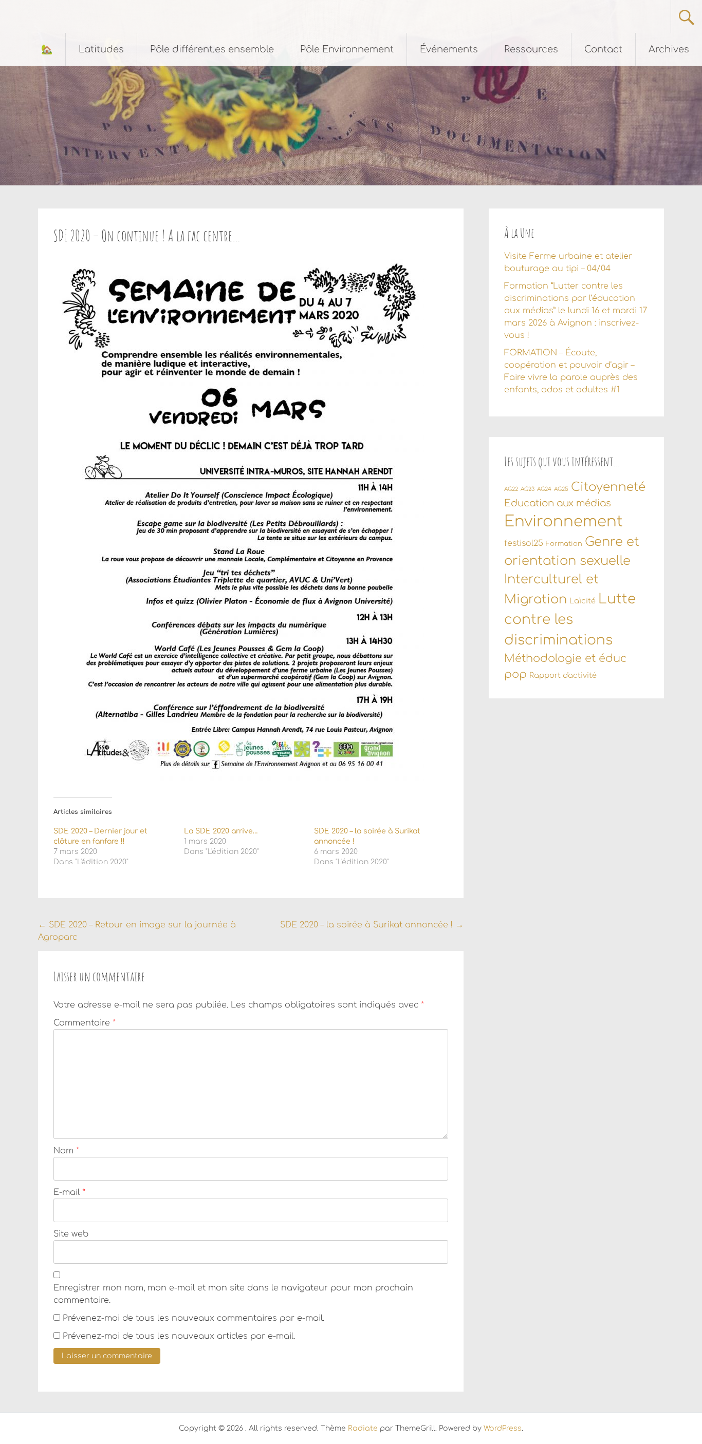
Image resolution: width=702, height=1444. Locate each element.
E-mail (69, 1192)
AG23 (527, 489)
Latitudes (101, 49)
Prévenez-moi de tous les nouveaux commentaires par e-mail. (193, 1318)
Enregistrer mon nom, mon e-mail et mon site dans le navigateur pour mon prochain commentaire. (233, 1294)
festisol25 (523, 543)
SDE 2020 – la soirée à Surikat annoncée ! (372, 924)
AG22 (511, 489)
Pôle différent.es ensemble (212, 49)
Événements (449, 49)
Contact (603, 49)
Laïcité (582, 601)
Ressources (531, 49)
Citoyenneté (608, 487)
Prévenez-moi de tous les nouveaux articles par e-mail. (179, 1336)
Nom (66, 1150)
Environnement (563, 521)
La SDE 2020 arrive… (221, 831)
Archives (669, 49)
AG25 (561, 489)
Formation (564, 543)
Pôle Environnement (347, 49)
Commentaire (84, 1023)
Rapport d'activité (563, 675)
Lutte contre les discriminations (570, 620)
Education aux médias (557, 503)
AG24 (544, 489)
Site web (70, 1234)
